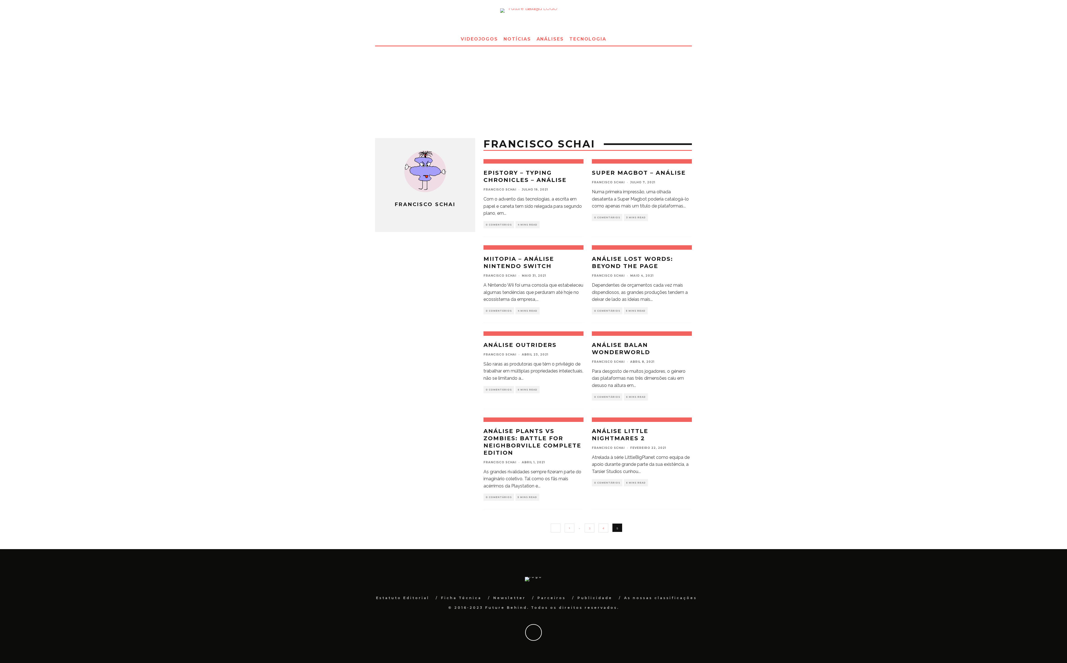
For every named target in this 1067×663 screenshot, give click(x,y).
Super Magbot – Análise (639, 172)
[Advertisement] (533, 88)
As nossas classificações (660, 598)
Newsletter (509, 598)
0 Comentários (499, 224)
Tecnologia (587, 39)
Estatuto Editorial (402, 598)
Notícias (517, 39)
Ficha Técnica (461, 598)
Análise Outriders (520, 345)
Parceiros (551, 598)
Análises (550, 39)
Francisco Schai (499, 189)
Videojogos (479, 39)
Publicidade (594, 598)
